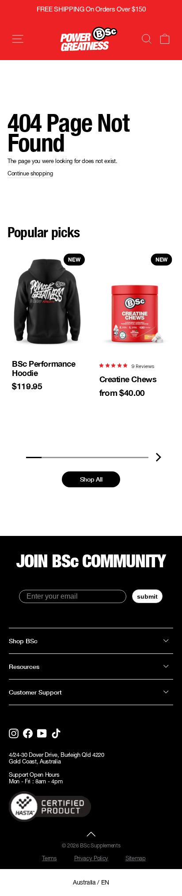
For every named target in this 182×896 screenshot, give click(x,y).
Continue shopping (30, 173)
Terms (49, 858)
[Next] (158, 457)
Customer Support (35, 692)
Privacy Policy (91, 858)
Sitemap (135, 858)
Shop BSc (23, 641)
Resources (24, 666)
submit (147, 596)
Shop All (91, 479)
